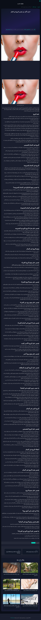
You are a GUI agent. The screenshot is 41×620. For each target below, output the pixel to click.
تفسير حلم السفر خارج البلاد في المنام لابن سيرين (30, 605)
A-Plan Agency (12, 617)
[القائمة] (40, 1)
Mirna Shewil (8, 29)
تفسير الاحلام (33, 542)
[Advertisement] (20, 21)
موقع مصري (20, 3)
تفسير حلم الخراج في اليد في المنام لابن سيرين (30, 590)
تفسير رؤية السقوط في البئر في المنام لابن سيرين (11, 590)
